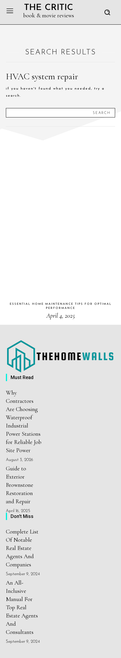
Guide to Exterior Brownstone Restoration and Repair (19, 485)
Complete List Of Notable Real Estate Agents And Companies (22, 548)
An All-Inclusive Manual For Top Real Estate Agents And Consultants (22, 607)
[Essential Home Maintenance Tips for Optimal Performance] (60, 214)
